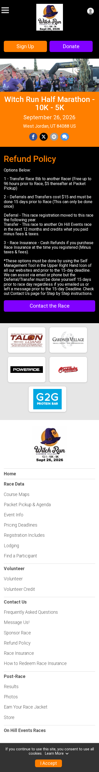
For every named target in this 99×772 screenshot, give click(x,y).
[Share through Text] (64, 137)
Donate (71, 46)
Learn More (54, 753)
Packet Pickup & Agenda (27, 504)
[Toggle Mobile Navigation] (5, 10)
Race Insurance (19, 653)
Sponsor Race (17, 632)
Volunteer (13, 578)
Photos (11, 696)
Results (11, 686)
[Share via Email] (54, 137)
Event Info (13, 514)
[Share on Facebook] (33, 137)
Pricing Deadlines (20, 525)
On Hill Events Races (25, 730)
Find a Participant (20, 555)
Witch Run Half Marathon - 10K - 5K (49, 103)
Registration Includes (24, 535)
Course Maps (16, 494)
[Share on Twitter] (44, 137)
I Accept (48, 763)
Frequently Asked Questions (31, 612)
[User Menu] (90, 11)
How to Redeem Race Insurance (35, 663)
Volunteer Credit (19, 589)
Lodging (11, 545)
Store (9, 717)
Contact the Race (50, 306)
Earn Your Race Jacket (25, 707)
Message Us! (16, 622)
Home (10, 473)
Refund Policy (17, 643)
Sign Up (25, 46)
